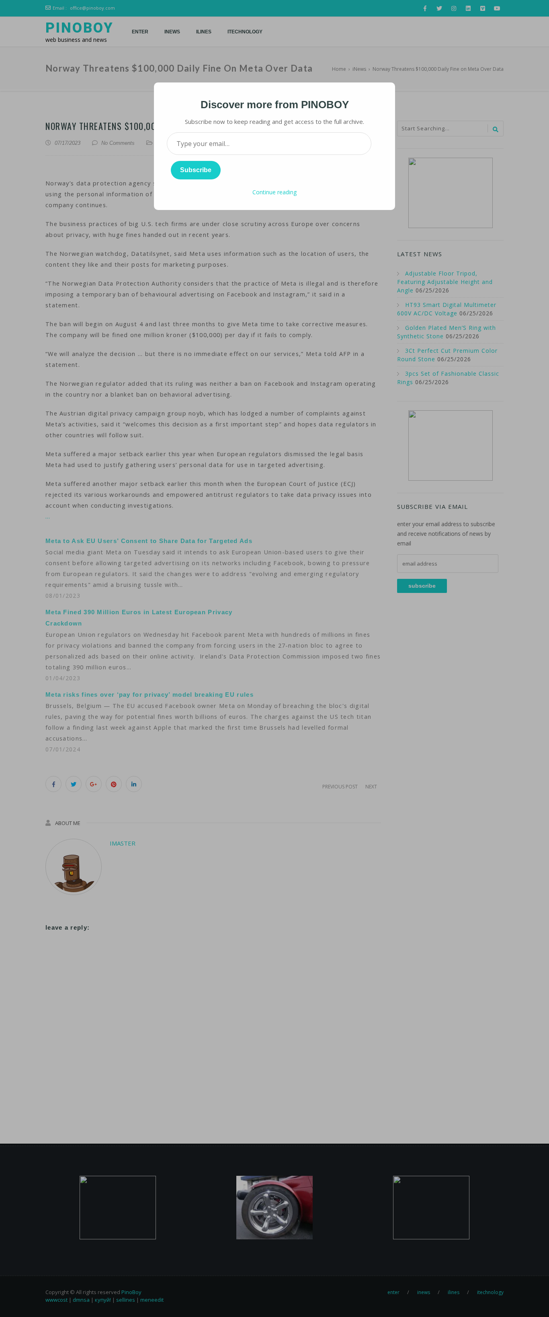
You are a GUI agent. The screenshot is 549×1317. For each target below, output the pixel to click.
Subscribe (195, 170)
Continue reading (274, 192)
